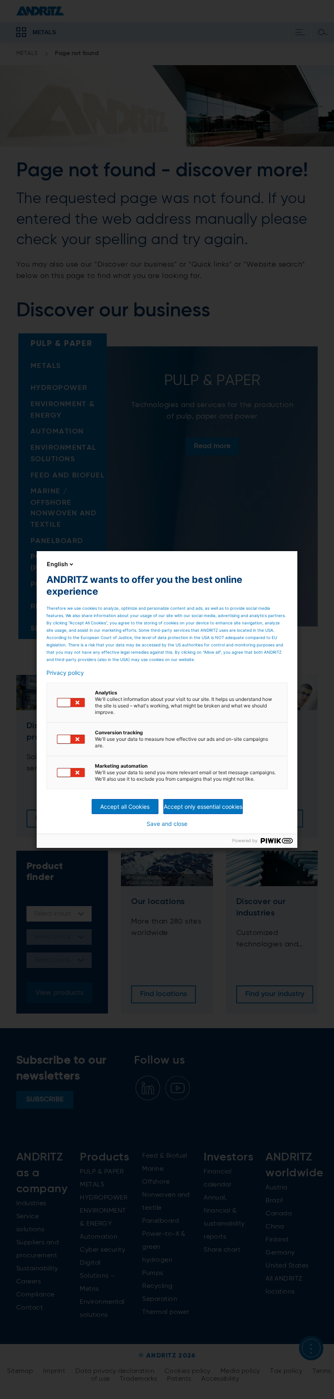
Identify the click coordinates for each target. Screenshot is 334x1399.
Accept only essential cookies (203, 806)
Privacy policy (65, 673)
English (57, 563)
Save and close (167, 824)
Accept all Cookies (124, 806)
